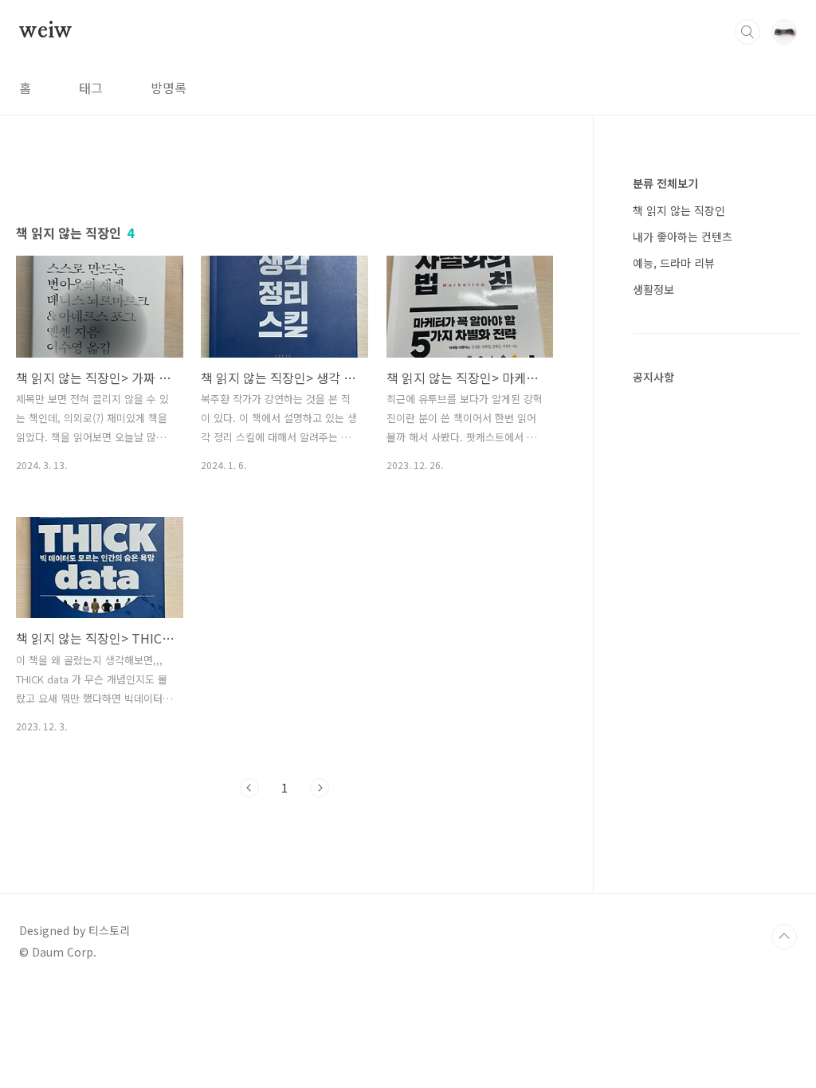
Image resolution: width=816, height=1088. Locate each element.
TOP (784, 936)
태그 (91, 87)
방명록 (168, 87)
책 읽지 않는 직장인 (679, 210)
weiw (46, 31)
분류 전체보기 (665, 183)
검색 (747, 32)
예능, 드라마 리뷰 (674, 263)
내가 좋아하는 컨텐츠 (682, 237)
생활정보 (653, 289)
